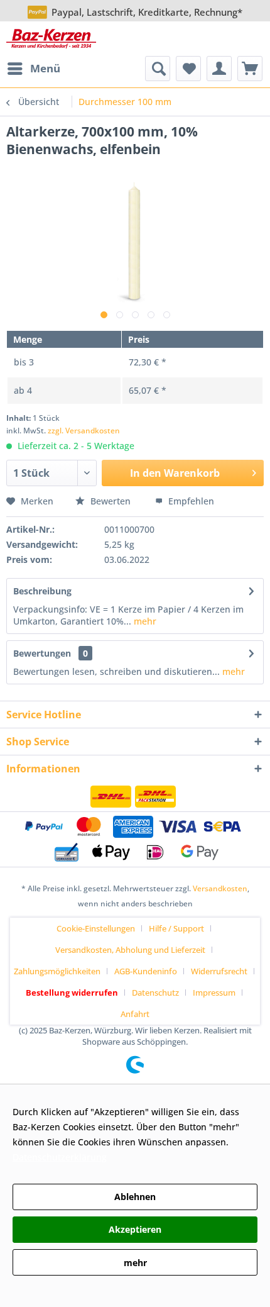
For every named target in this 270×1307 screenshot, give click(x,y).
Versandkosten (220, 888)
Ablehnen (135, 1197)
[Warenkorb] (249, 68)
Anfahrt (135, 1014)
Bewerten (110, 501)
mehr (143, 621)
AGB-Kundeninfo (145, 971)
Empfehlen (190, 501)
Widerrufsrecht (219, 971)
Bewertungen (42, 653)
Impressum (214, 992)
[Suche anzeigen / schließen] (157, 68)
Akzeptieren (135, 1229)
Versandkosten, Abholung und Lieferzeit (130, 949)
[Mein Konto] (219, 68)
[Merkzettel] (188, 68)
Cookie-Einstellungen (96, 928)
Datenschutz (155, 992)
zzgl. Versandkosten (84, 430)
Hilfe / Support (176, 928)
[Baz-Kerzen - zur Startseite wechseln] (51, 39)
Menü (45, 68)
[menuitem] (33, 68)
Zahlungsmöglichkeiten (57, 971)
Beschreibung (42, 591)
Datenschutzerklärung (60, 1157)
